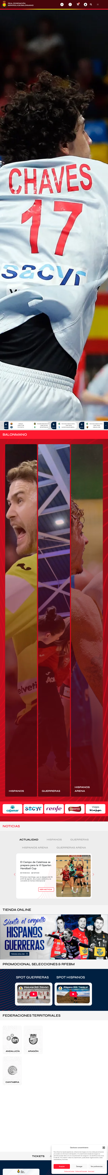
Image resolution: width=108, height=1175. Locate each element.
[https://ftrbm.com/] (33, 1132)
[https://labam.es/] (95, 1101)
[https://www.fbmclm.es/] (74, 1070)
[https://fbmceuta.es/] (54, 1070)
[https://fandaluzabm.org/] (12, 1040)
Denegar (79, 1166)
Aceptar (62, 1166)
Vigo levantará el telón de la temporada (36, 864)
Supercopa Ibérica (47, 870)
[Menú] (98, 4)
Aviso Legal (91, 1171)
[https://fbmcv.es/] (54, 1132)
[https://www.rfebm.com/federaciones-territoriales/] (95, 1132)
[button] (104, 1148)
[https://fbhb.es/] (74, 1040)
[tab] (29, 839)
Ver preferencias (97, 1166)
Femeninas (37, 870)
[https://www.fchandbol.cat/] (33, 1070)
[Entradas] (62, 4)
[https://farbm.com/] (33, 1040)
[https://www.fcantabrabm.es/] (12, 1070)
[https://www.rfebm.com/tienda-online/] (54, 937)
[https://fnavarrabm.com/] (12, 1132)
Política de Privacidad (81, 1171)
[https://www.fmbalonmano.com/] (54, 1101)
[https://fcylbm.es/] (95, 1070)
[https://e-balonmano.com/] (12, 1101)
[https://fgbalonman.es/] (33, 1101)
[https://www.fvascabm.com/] (74, 1132)
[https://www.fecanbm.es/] (95, 1040)
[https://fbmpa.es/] (54, 1040)
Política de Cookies (69, 1171)
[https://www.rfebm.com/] (17, 4)
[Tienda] (70, 4)
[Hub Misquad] (85, 4)
